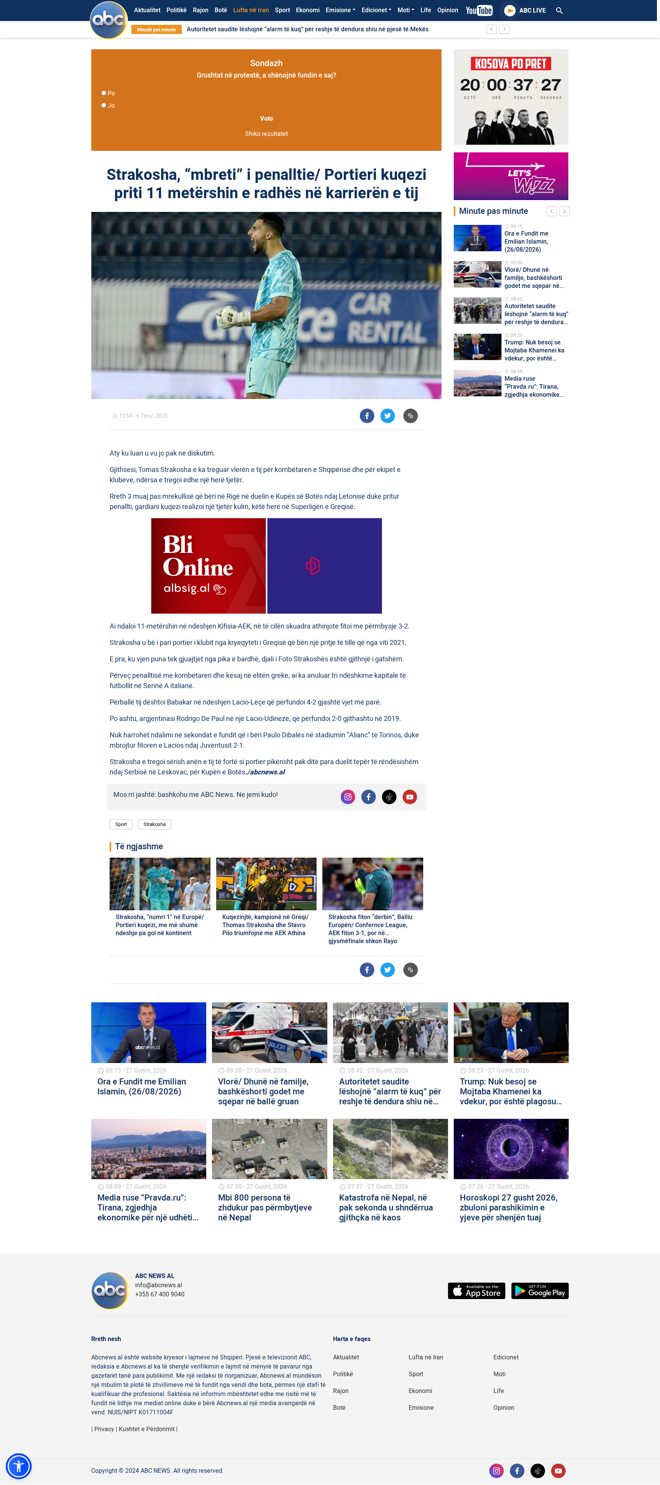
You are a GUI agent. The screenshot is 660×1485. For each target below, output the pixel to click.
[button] (19, 1466)
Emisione (338, 10)
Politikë (177, 10)
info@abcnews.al (158, 1285)
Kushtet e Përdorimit (147, 1429)
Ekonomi (308, 10)
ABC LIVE (532, 11)
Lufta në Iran (251, 10)
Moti (404, 10)
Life (426, 10)
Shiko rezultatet (266, 134)
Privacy (104, 1429)
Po (111, 93)
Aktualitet (147, 10)
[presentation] (553, 212)
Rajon (201, 10)
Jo (111, 105)
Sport (282, 10)
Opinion (447, 10)
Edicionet (374, 10)
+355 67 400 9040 (159, 1294)
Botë (221, 10)
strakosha (155, 824)
